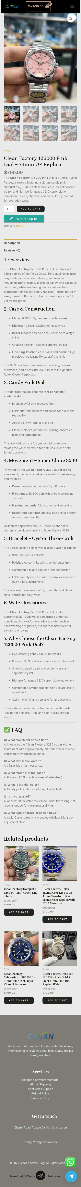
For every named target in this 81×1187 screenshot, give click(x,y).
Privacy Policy (40, 1098)
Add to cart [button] (19, 912)
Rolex (7, 151)
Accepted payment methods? (40, 1079)
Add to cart (30, 208)
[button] (70, 18)
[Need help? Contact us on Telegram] (71, 1176)
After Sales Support (40, 1089)
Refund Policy (40, 1093)
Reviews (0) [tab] (12, 250)
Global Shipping (40, 1084)
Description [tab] (12, 243)
